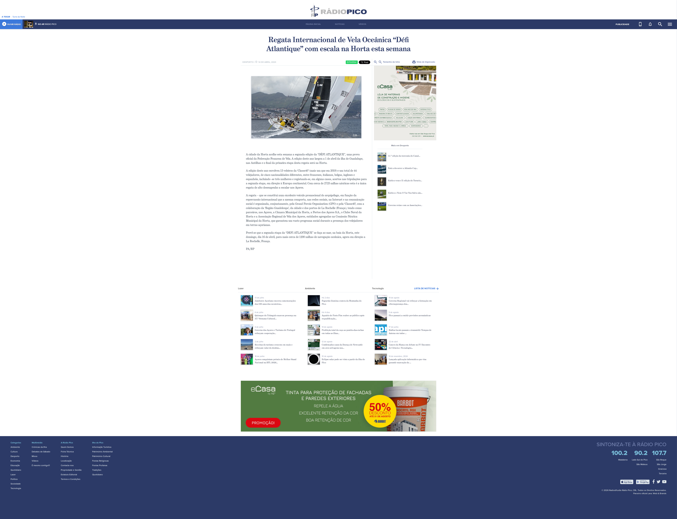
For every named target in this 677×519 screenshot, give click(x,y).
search (660, 24)
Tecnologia (16, 488)
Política (14, 479)
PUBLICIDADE (622, 24)
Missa (34, 456)
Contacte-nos (67, 465)
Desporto (15, 456)
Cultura (14, 451)
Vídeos (35, 461)
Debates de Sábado (41, 451)
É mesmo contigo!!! (41, 465)
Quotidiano (16, 470)
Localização (66, 461)
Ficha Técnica (67, 451)
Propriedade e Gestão (71, 470)
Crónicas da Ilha (39, 447)
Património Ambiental (102, 451)
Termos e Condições (70, 479)
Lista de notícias (426, 288)
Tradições (96, 470)
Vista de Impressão (423, 62)
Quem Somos (67, 447)
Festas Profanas (99, 465)
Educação (15, 465)
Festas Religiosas (100, 461)
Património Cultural (101, 456)
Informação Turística (101, 447)
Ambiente (15, 447)
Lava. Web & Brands (657, 493)
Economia (15, 461)
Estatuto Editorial (69, 474)
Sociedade (16, 483)
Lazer (13, 474)
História (64, 456)
